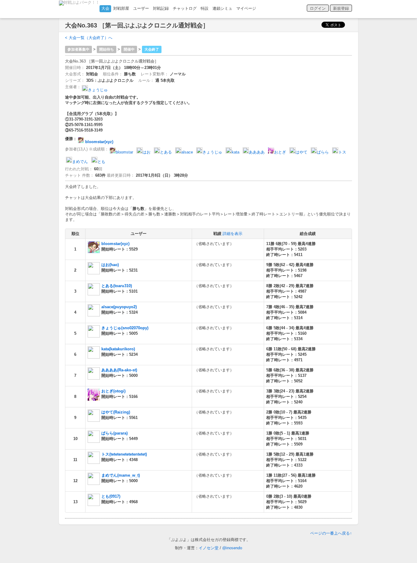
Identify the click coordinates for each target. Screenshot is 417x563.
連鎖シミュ (222, 8)
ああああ (257, 152)
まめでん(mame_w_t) (120, 475)
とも (101, 161)
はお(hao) (110, 264)
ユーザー (141, 8)
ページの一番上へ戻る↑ (331, 533)
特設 (205, 8)
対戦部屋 (121, 8)
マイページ (246, 8)
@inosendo (232, 548)
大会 (105, 8)
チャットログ (185, 8)
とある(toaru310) (116, 285)
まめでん (80, 161)
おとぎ (280, 152)
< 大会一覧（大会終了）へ (88, 37)
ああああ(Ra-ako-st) (119, 370)
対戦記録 (161, 8)
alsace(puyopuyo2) (119, 307)
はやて (301, 152)
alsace (187, 152)
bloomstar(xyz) (98, 141)
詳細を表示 (232, 233)
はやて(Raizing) (115, 412)
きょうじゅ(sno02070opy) (124, 328)
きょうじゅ (98, 90)
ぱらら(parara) (114, 433)
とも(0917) (110, 496)
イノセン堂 (209, 548)
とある (166, 152)
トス (342, 152)
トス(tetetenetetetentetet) (124, 454)
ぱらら (323, 152)
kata (235, 152)
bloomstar (124, 152)
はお (146, 152)
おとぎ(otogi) (113, 391)
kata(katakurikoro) (118, 349)
